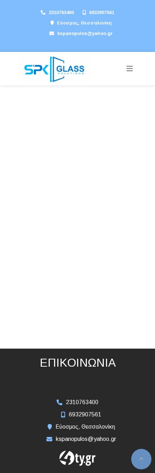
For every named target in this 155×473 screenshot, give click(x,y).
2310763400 (61, 12)
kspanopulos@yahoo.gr (85, 33)
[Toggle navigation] (129, 68)
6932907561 (101, 12)
